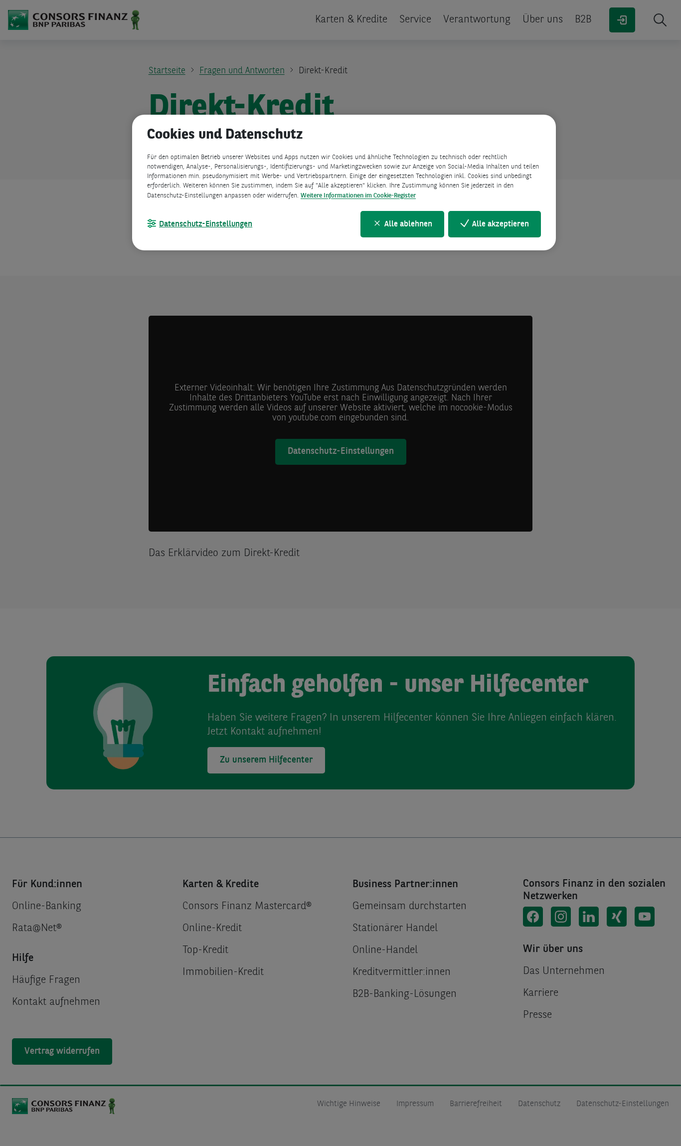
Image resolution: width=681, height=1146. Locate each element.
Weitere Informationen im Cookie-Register (358, 195)
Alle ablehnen (408, 224)
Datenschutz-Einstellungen (205, 224)
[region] (344, 182)
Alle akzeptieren (500, 224)
